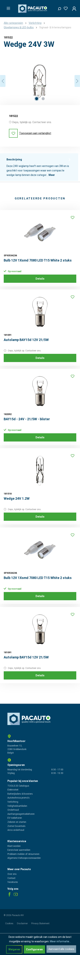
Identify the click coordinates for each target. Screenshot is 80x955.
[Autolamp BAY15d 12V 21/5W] (40, 312)
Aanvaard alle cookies (61, 949)
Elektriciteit (12, 789)
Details (40, 278)
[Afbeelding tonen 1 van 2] (36, 98)
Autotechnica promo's (18, 797)
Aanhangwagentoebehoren (21, 814)
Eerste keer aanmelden (18, 850)
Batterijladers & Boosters (20, 794)
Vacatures (12, 882)
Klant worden (14, 846)
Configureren (34, 949)
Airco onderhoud (15, 830)
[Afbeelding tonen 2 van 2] (43, 98)
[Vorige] (3, 81)
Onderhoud (13, 810)
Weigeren (14, 949)
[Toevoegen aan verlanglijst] (72, 217)
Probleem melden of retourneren (23, 854)
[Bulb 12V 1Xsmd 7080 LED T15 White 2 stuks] (40, 232)
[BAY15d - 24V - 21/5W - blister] (40, 391)
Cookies (9, 923)
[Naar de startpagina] (33, 8)
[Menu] (7, 7)
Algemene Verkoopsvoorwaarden (24, 858)
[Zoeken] (58, 8)
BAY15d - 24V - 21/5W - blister (27, 419)
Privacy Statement (40, 923)
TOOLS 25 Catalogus (18, 786)
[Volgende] (77, 81)
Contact (11, 878)
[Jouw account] (73, 8)
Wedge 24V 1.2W (17, 498)
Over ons (12, 874)
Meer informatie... (60, 941)
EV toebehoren (14, 818)
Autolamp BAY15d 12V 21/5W (26, 340)
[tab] (39, 167)
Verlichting (12, 802)
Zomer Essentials (16, 826)
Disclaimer (22, 923)
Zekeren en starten (16, 822)
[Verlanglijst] (64, 7)
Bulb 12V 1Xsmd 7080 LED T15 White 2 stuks (38, 260)
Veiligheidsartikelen (17, 806)
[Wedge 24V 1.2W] (40, 470)
